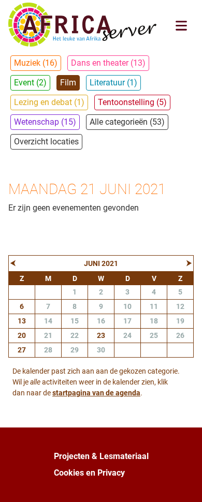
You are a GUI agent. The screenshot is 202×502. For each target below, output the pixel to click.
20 (22, 335)
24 (127, 335)
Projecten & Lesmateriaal (101, 456)
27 (22, 350)
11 (154, 306)
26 (180, 335)
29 (74, 350)
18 (154, 321)
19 (180, 321)
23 (101, 335)
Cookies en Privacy (89, 473)
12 (180, 306)
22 (74, 335)
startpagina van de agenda (96, 393)
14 (48, 321)
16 (101, 321)
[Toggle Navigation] (181, 26)
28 (48, 350)
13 (22, 321)
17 (127, 321)
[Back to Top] (184, 483)
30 (101, 350)
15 (74, 321)
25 (154, 335)
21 (48, 335)
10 (127, 306)
